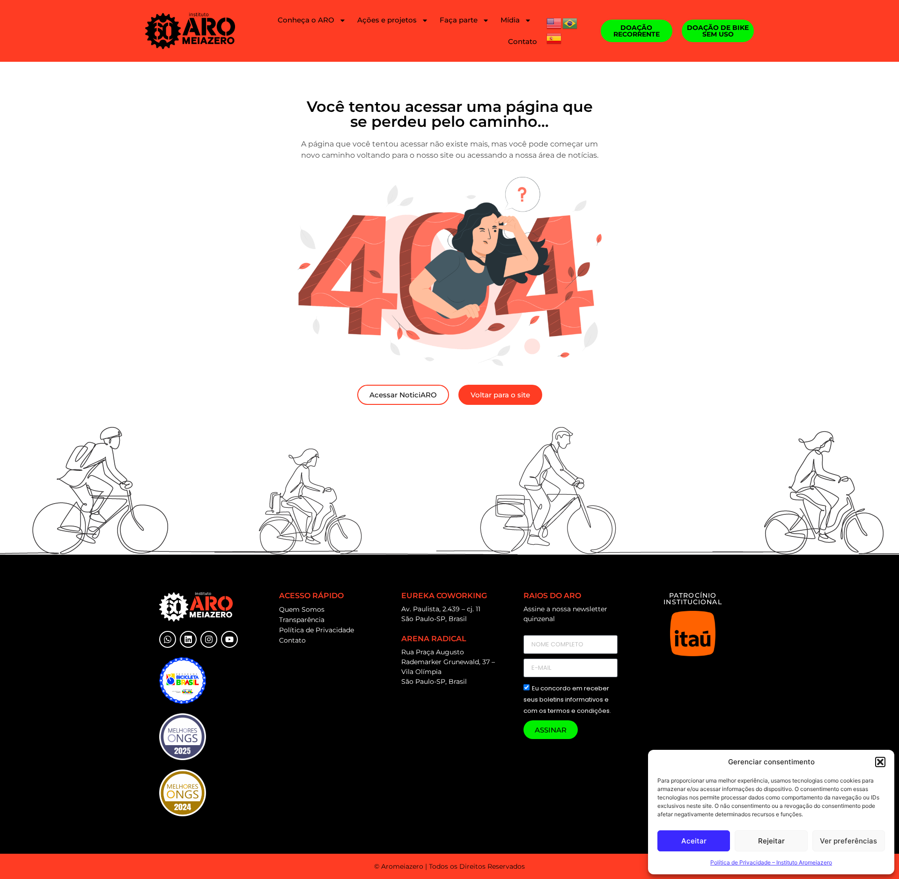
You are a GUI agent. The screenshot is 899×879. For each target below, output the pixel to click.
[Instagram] (208, 639)
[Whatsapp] (167, 639)
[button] (880, 762)
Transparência (301, 619)
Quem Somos (301, 609)
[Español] (554, 37)
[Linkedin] (188, 639)
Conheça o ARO (306, 19)
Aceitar (694, 840)
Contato (522, 41)
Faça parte (459, 19)
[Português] (570, 22)
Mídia (510, 19)
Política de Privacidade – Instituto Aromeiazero (771, 862)
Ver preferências (848, 840)
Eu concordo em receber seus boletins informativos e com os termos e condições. (567, 700)
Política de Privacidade (316, 630)
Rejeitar (771, 840)
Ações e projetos (387, 19)
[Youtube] (229, 639)
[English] (554, 22)
